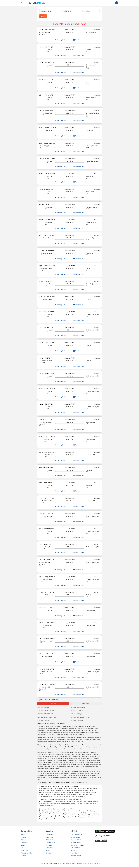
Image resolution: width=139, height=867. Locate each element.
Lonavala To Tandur (77, 710)
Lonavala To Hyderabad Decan (80, 717)
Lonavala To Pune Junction (45, 710)
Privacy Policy (25, 850)
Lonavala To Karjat (76, 714)
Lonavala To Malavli (77, 720)
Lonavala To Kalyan (43, 707)
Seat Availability (75, 847)
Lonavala (53, 703)
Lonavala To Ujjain (43, 720)
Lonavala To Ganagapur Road (46, 717)
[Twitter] (96, 835)
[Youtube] (101, 835)
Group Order (49, 840)
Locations (49, 847)
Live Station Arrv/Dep (77, 845)
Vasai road (85, 703)
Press (22, 840)
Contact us (24, 842)
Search (43, 16)
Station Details (75, 853)
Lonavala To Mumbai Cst (45, 714)
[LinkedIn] (107, 835)
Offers (48, 850)
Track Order (49, 837)
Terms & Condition (26, 853)
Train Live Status (76, 840)
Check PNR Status (76, 834)
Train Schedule (79, 40)
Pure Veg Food (50, 842)
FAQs (22, 847)
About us (23, 837)
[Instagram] (104, 835)
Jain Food (49, 845)
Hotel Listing (49, 853)
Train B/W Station (76, 842)
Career (23, 845)
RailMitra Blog (50, 834)
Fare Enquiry (74, 850)
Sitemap (23, 855)
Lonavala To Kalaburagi (78, 707)
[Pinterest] (109, 835)
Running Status (61, 40)
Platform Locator (76, 855)
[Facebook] (99, 835)
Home (22, 834)
